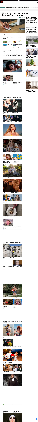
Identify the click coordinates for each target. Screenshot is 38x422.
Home (1, 12)
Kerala (3, 12)
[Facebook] (17, 0)
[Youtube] (20, 0)
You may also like (28, 35)
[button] (37, 2)
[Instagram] (19, 0)
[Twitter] (18, 0)
